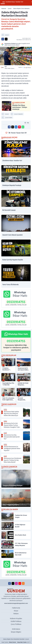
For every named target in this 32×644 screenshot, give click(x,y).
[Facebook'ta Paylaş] (2, 39)
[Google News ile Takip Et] (27, 67)
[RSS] (23, 583)
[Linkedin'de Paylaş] (16, 127)
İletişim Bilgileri (16, 632)
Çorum (9, 8)
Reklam (16, 614)
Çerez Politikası (16, 624)
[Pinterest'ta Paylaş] (19, 127)
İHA (9, 67)
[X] (13, 583)
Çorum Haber (8, 117)
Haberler (3, 8)
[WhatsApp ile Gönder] (23, 127)
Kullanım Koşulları (16, 618)
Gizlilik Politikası (16, 621)
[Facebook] (9, 583)
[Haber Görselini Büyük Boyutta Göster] (16, 56)
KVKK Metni (16, 629)
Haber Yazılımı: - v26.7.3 (16, 642)
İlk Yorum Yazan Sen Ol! (18, 133)
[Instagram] (16, 583)
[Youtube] (19, 583)
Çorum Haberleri (18, 114)
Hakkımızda (16, 608)
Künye (16, 611)
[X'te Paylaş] (6, 39)
